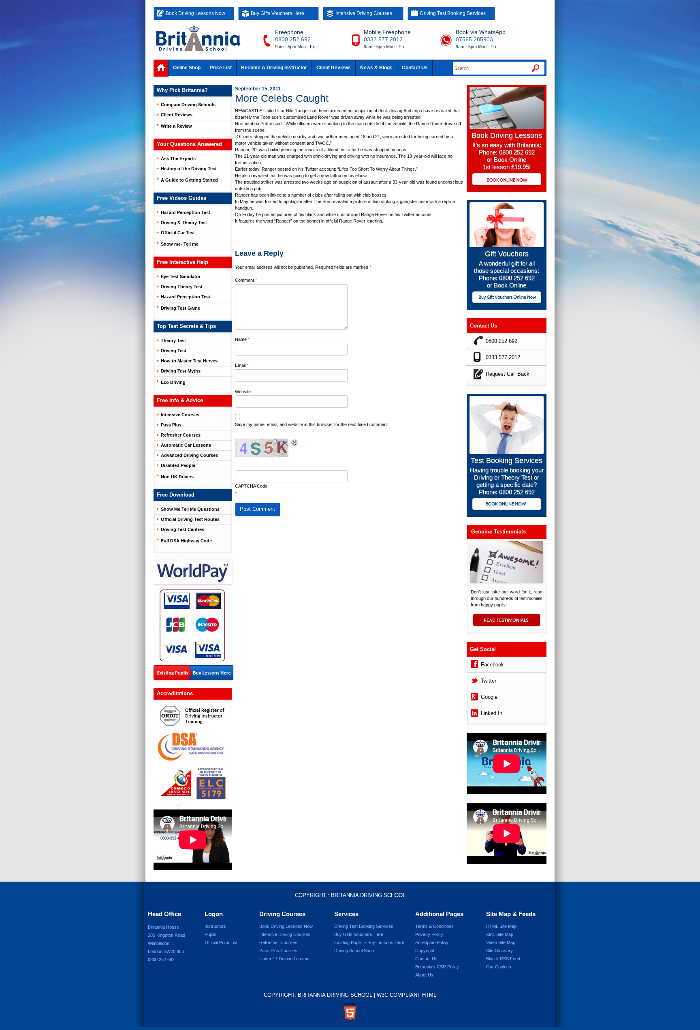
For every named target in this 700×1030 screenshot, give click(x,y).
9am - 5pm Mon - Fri (295, 46)
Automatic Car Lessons (186, 445)
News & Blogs (376, 68)
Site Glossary (499, 950)
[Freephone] (476, 340)
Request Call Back (507, 374)
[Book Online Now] (507, 180)
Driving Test (173, 350)
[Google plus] (474, 695)
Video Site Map (500, 942)
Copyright (424, 950)
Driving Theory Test (182, 286)
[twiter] (474, 679)
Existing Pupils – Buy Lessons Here (369, 942)
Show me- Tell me (179, 244)
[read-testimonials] (506, 624)
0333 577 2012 (383, 39)
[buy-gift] (507, 298)
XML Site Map (499, 934)
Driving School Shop (354, 950)
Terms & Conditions (434, 926)
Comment (246, 280)
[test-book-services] (507, 451)
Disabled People (178, 465)
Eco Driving (173, 382)
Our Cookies (498, 966)
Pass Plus (171, 424)
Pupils (210, 934)
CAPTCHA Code (251, 486)
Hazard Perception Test (185, 212)
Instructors (215, 926)
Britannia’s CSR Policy (437, 966)
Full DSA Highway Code (186, 540)
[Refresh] (294, 442)
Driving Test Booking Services (453, 13)
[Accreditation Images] (193, 754)
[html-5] (350, 1011)
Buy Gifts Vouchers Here (277, 13)
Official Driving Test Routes (190, 519)
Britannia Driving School (368, 895)
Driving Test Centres (182, 529)
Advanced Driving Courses (189, 455)
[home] (161, 68)
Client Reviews (333, 68)
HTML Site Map (501, 926)
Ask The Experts (178, 158)
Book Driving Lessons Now (195, 13)
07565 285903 (474, 39)
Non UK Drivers (177, 476)
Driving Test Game (180, 308)
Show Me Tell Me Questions (190, 509)
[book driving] (507, 126)
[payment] (192, 625)
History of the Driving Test (189, 168)
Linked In (491, 713)
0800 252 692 (293, 39)
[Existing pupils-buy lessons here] (193, 673)
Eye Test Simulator (181, 276)
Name (242, 339)
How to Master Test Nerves (189, 360)
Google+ (491, 697)
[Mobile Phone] (476, 356)
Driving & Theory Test (184, 222)
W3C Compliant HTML (406, 995)
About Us (424, 974)
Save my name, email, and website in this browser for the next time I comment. (312, 424)
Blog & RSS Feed (503, 958)
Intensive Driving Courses (363, 13)
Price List (221, 68)
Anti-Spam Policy (431, 942)
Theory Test (173, 340)
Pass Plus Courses (278, 950)
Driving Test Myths (181, 370)
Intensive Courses (180, 414)
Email (241, 365)
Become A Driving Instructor (274, 68)
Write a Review (176, 126)
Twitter (488, 681)
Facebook (492, 665)
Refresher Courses (181, 435)
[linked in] (474, 712)
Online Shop (187, 68)
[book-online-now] (507, 505)
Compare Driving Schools (188, 104)
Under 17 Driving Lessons (285, 958)
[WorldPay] (194, 569)
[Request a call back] (476, 372)
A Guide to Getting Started (189, 180)
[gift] (507, 245)
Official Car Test (178, 232)
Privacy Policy (429, 934)
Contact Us (415, 68)
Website (243, 391)
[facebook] (474, 663)
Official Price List (221, 942)
